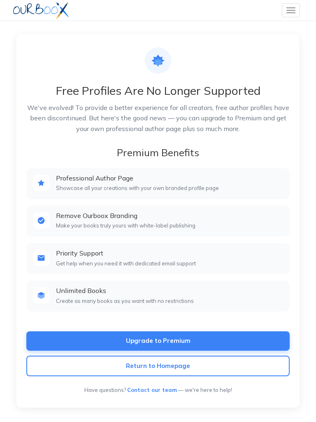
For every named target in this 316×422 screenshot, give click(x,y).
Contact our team (152, 390)
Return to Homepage (158, 366)
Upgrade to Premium (158, 341)
